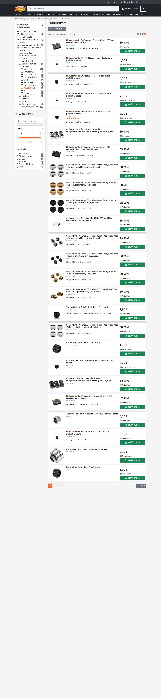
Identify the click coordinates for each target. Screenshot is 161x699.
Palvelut (125, 14)
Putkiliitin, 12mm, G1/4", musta (83, 342)
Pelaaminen (52, 14)
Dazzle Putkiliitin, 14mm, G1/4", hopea (86, 449)
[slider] (18, 137)
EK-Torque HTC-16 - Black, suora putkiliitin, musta (88, 112)
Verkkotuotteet (73, 14)
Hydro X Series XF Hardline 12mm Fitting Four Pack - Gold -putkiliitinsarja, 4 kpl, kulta (92, 272)
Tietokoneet (20, 14)
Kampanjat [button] (134, 14)
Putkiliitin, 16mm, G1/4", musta (83, 467)
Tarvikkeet (85, 14)
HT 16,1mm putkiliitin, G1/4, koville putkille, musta (90, 361)
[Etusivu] (20, 9)
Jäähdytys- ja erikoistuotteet (101, 14)
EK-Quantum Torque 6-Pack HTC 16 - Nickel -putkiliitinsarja (90, 397)
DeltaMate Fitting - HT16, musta (87, 307)
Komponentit (30, 14)
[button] (138, 2)
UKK (109, 2)
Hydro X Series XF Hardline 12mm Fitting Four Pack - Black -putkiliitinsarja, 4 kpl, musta (92, 254)
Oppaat (142, 14)
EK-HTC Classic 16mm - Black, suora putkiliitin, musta (89, 59)
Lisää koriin (132, 51)
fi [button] (144, 2)
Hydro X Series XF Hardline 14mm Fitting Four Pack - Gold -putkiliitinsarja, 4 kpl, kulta (92, 183)
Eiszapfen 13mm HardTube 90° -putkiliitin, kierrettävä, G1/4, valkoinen (89, 219)
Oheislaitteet (41, 14)
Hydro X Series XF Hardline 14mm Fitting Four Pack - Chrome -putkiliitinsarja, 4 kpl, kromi (92, 165)
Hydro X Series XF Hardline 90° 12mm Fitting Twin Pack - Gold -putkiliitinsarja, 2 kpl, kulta (91, 290)
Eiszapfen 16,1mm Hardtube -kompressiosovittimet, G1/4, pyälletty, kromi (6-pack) (89, 130)
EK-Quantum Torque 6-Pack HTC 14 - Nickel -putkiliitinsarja (90, 41)
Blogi (105, 2)
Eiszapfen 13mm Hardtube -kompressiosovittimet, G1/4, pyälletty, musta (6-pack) (89, 379)
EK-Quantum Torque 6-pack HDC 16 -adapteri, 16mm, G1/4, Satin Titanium (90, 148)
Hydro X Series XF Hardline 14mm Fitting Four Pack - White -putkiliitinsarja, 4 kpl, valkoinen (92, 326)
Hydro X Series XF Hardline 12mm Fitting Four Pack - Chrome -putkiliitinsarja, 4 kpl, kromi (92, 237)
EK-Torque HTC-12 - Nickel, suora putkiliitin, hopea (88, 94)
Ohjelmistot (117, 14)
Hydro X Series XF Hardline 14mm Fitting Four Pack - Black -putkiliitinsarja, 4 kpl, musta (92, 201)
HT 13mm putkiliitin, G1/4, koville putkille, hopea (92, 413)
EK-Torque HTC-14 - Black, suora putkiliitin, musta (88, 76)
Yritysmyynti (117, 2)
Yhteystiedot (128, 2)
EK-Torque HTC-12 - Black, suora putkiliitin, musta (88, 432)
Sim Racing (62, 14)
